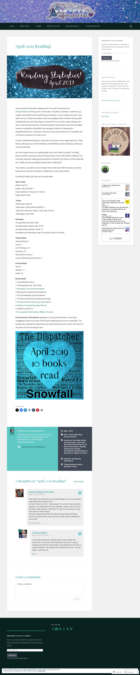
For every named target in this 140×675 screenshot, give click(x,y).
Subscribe (106, 58)
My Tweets (105, 116)
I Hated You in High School (111, 185)
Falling (104, 214)
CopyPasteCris (93, 26)
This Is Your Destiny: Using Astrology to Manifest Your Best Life (113, 202)
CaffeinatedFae (39, 533)
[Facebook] (65, 11)
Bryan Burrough (70, 442)
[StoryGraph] (61, 11)
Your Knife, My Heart (109, 193)
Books (83, 440)
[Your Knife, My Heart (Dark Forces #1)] (127, 196)
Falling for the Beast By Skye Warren (72, 460)
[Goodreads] (70, 11)
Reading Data (68, 449)
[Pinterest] (74, 11)
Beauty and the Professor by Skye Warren (34, 302)
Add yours (79, 482)
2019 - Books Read (71, 435)
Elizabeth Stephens (107, 231)
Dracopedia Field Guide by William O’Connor (35, 312)
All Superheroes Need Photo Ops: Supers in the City (113, 229)
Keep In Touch (53, 26)
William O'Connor (80, 453)
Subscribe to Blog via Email (112, 40)
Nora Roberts (74, 447)
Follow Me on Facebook (110, 100)
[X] (52, 629)
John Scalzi (80, 442)
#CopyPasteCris (22, 112)
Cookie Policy (42, 671)
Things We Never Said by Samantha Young (73, 466)
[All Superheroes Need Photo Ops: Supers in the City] (127, 231)
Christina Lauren (107, 216)
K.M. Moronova (106, 194)
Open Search (131, 26)
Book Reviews (71, 26)
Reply (79, 492)
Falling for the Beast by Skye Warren (31, 305)
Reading (83, 447)
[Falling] (127, 217)
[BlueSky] (56, 11)
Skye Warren (68, 453)
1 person (38, 523)
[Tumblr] (79, 11)
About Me (24, 26)
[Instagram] (83, 11)
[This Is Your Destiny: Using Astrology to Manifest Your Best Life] (127, 203)
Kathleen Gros (106, 186)
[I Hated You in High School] (127, 190)
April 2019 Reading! (33, 46)
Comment (76, 599)
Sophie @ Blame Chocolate (41, 492)
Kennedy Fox (79, 444)
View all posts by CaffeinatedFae (33, 447)
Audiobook (68, 440)
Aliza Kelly (105, 206)
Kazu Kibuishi (69, 444)
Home (38, 26)
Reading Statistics (81, 451)
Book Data (76, 440)
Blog (12, 26)
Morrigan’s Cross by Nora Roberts (30, 289)
